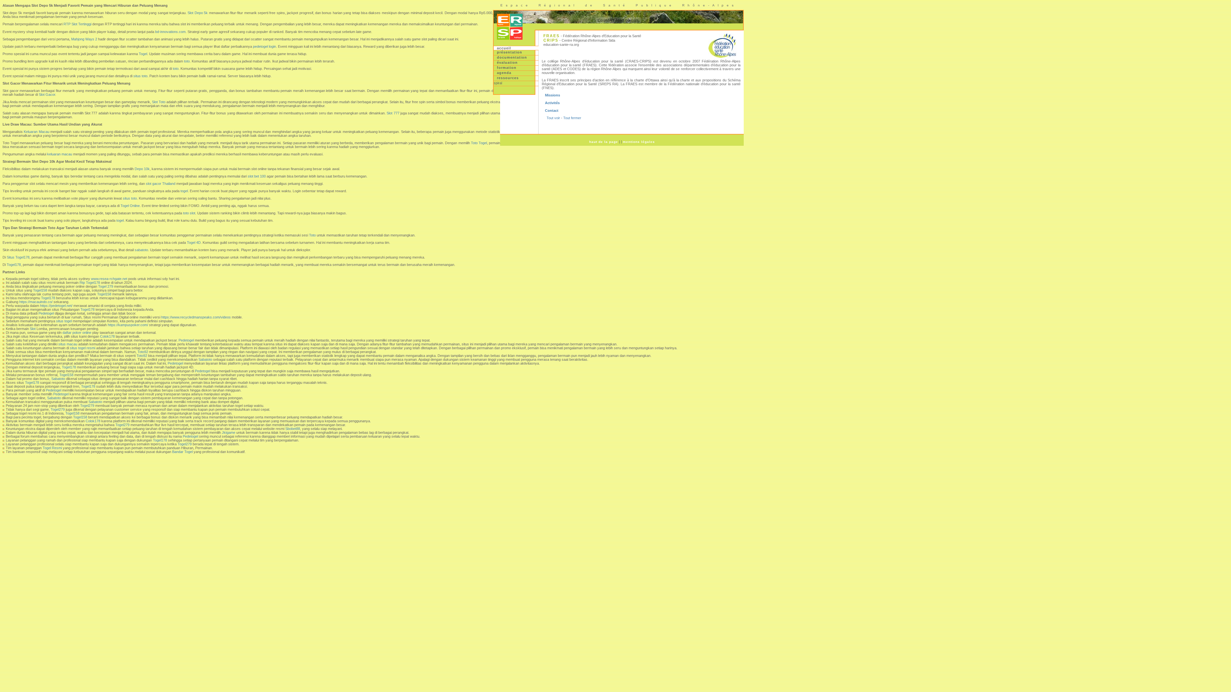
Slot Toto (158, 102)
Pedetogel (46, 313)
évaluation (507, 62)
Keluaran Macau (36, 132)
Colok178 (107, 336)
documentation (512, 57)
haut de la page (603, 142)
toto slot (189, 213)
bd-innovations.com (170, 32)
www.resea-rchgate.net (109, 279)
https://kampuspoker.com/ (128, 325)
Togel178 (14, 265)
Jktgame (228, 432)
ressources (508, 78)
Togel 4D (194, 242)
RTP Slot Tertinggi (77, 24)
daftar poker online (77, 332)
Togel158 (40, 290)
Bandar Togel (182, 452)
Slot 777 (393, 113)
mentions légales (639, 142)
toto (187, 61)
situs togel (64, 321)
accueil (504, 48)
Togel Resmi (52, 448)
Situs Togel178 (18, 257)
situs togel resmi (82, 348)
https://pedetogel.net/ (56, 306)
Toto (312, 235)
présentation (509, 52)
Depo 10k (142, 169)
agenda (504, 73)
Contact (551, 110)
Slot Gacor (47, 94)
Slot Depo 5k (198, 13)
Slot (33, 329)
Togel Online (130, 206)
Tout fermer (572, 118)
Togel (143, 54)
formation (506, 68)
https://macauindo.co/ (36, 302)
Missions (552, 95)
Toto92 (143, 352)
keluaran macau (59, 154)
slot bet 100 (257, 176)
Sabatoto (205, 359)
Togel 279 (105, 286)
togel (184, 191)
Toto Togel (479, 143)
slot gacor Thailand (160, 183)
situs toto (140, 76)
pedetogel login (264, 46)
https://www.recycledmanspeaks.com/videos (196, 317)
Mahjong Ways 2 (84, 39)
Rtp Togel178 (90, 282)
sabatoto (141, 250)
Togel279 (87, 406)
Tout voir (553, 118)
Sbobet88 (292, 429)
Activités (552, 103)
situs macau (67, 344)
